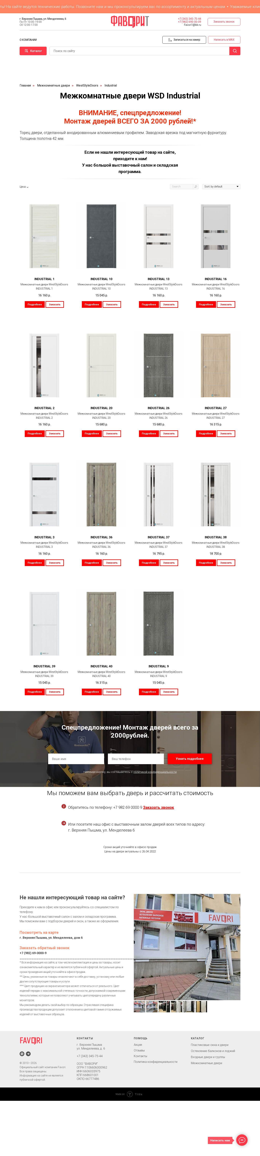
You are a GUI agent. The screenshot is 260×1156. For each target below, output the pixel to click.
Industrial (110, 85)
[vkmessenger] (22, 1053)
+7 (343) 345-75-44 (189, 18)
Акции (138, 1045)
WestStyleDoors (87, 85)
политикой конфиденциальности (155, 772)
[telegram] (28, 1053)
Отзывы (139, 1050)
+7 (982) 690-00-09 (189, 21)
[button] (224, 22)
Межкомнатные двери (53, 85)
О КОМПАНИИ (28, 39)
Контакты (140, 1056)
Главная (25, 85)
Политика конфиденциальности (155, 1062)
